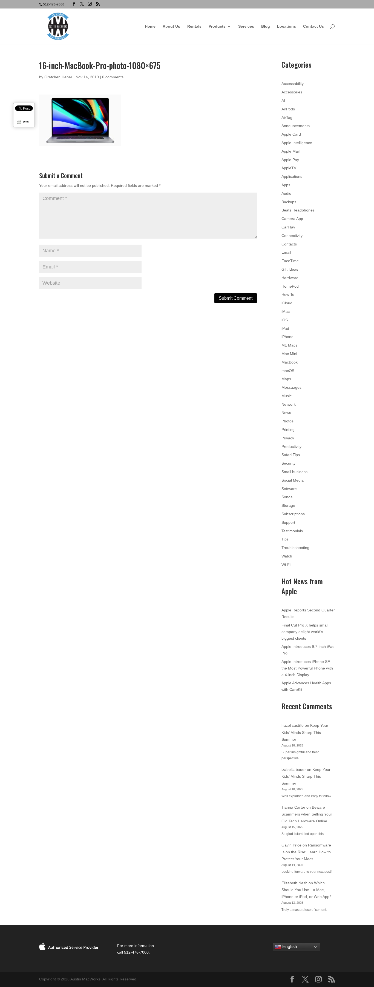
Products (217, 26)
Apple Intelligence (296, 143)
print (26, 121)
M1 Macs (289, 345)
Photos (287, 421)
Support (288, 522)
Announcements (295, 126)
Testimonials (292, 531)
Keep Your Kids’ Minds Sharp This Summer (304, 732)
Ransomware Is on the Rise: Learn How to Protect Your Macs (306, 852)
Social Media (292, 480)
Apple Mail (290, 151)
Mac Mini (289, 353)
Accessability (292, 83)
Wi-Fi (285, 564)
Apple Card (291, 134)
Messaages (291, 387)
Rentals (194, 26)
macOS (287, 370)
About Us (171, 26)
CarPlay (288, 227)
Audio (286, 193)
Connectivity (292, 235)
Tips (285, 539)
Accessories (291, 92)
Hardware (289, 278)
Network (288, 404)
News (286, 412)
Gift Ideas (289, 269)
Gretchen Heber (58, 77)
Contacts (289, 244)
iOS (284, 320)
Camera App (292, 218)
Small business (294, 472)
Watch (286, 556)
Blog (265, 26)
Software (289, 489)
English (289, 947)
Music (286, 396)
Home (150, 26)
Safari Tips (290, 455)
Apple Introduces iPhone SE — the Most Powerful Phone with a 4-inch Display (308, 668)
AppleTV (288, 168)
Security (288, 463)
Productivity (291, 446)
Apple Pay (290, 160)
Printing (288, 429)
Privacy (287, 438)
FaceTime (290, 261)
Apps (285, 185)
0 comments (112, 77)
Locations (286, 26)
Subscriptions (293, 514)
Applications (291, 176)
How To (287, 294)
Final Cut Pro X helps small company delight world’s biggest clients (304, 631)
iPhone (287, 336)
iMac (285, 311)
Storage (288, 505)
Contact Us (313, 26)
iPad (285, 328)
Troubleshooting (295, 547)
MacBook (289, 362)
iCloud (286, 303)
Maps (286, 379)
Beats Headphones (298, 210)
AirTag (286, 117)
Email (286, 252)
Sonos (286, 497)
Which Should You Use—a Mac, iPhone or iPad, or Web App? (306, 890)
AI (283, 100)
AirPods (288, 109)
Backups (288, 202)
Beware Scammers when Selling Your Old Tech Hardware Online (306, 814)
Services (246, 26)
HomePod (290, 286)
